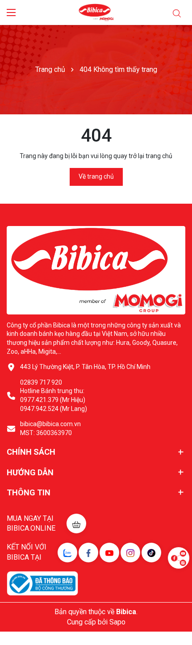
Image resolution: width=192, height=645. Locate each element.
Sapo (117, 622)
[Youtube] (109, 552)
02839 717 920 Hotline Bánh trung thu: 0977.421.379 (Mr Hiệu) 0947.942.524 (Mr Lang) (53, 395)
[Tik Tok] (151, 552)
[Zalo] (67, 552)
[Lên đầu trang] (179, 585)
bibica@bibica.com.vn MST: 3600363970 (50, 428)
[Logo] (96, 12)
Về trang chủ (96, 176)
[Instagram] (130, 552)
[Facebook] (88, 552)
